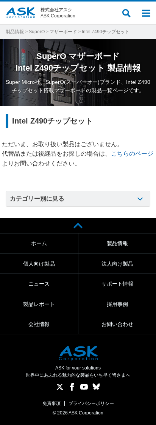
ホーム (39, 243)
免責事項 (51, 403)
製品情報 (15, 31)
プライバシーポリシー (91, 403)
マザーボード (63, 31)
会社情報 (39, 324)
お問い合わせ (117, 324)
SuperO (37, 31)
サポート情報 (117, 284)
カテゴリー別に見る (37, 198)
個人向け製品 (39, 264)
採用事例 (117, 304)
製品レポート (39, 304)
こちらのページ (132, 153)
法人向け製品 (117, 264)
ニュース (39, 284)
